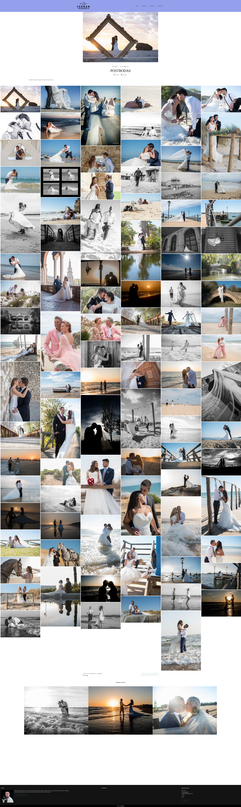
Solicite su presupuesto (150, 674)
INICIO (137, 5)
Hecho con (120, 805)
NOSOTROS (152, 5)
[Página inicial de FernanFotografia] (83, 6)
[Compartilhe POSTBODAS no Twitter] (85, 675)
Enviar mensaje (185, 792)
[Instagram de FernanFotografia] (183, 796)
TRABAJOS (144, 5)
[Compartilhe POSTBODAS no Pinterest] (87, 675)
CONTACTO (160, 5)
